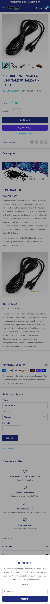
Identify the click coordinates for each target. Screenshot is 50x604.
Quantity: (6, 111)
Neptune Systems (10, 91)
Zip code (6, 423)
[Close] (47, 558)
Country (5, 400)
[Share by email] (46, 142)
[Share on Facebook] (32, 142)
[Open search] (36, 8)
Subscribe (25, 598)
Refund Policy (8, 448)
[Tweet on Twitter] (41, 142)
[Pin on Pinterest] (36, 142)
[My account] (40, 8)
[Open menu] (3, 8)
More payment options (25, 133)
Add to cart (25, 120)
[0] (45, 8)
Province (6, 411)
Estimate (10, 438)
